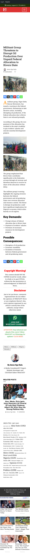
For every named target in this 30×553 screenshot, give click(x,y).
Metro (6, 347)
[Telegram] (17, 96)
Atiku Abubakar (7, 432)
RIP (5, 473)
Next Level (10, 455)
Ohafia (6, 460)
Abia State (18, 425)
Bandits (16, 432)
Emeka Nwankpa (19, 444)
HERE (20, 336)
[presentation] (5, 398)
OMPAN (6, 463)
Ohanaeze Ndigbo (17, 460)
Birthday (7, 435)
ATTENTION (8, 330)
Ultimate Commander (10, 475)
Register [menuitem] (7, 2)
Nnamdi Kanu (21, 458)
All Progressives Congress (10, 430)
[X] (8, 96)
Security (7, 349)
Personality (7, 467)
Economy (8, 441)
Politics (9, 470)
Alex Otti (8, 428)
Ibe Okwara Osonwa (16, 448)
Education (18, 441)
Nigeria (22, 347)
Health (5, 448)
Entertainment (9, 446)
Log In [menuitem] (2, 2)
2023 (7, 423)
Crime (19, 439)
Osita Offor (7, 465)
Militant (14, 347)
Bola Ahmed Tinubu (10, 437)
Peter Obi (17, 467)
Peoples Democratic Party (19, 465)
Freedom (19, 446)
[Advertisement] (15, 28)
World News (7, 477)
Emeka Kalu (8, 444)
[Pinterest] (14, 96)
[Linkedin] (11, 96)
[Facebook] (5, 96)
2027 (15, 423)
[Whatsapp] (21, 96)
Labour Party (8, 450)
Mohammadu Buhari (20, 453)
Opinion (16, 463)
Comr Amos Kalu (9, 439)
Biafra (22, 433)
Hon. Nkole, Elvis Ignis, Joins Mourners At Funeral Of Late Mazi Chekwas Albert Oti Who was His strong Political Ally (15, 405)
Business (22, 437)
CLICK (16, 336)
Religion (20, 470)
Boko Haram (15, 435)
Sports (21, 472)
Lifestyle (18, 450)
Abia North (6, 426)
